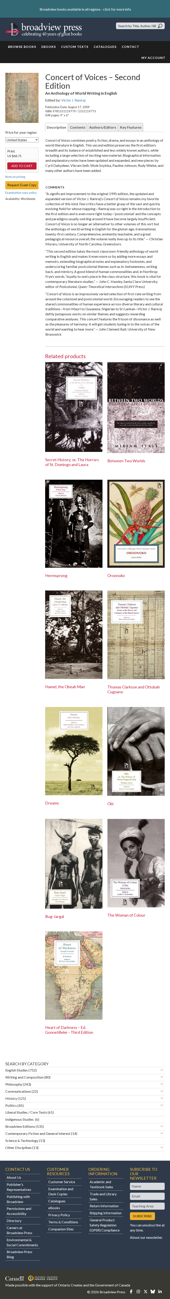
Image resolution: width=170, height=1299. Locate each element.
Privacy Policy (59, 1215)
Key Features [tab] (131, 127)
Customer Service (61, 1182)
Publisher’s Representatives (19, 1187)
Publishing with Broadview (18, 1199)
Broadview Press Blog (19, 1254)
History (11, 1098)
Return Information (104, 1206)
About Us (14, 1177)
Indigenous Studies (19, 1119)
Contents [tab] (77, 127)
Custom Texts (74, 47)
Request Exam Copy (22, 185)
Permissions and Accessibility (19, 1211)
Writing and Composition (24, 1077)
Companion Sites (61, 1229)
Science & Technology (21, 1140)
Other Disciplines (18, 1147)
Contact (130, 47)
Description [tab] (56, 127)
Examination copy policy (21, 192)
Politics (11, 1105)
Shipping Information (106, 1213)
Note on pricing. (15, 177)
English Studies (16, 1070)
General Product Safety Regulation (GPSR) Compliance (105, 1225)
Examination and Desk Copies (60, 1191)
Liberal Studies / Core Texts (26, 1112)
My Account (153, 58)
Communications (18, 1091)
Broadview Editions (20, 1126)
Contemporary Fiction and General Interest (37, 1133)
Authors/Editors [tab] (102, 127)
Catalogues (105, 47)
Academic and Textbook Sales (101, 1184)
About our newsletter (146, 1237)
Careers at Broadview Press (19, 1230)
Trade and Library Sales (103, 1196)
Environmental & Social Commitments (22, 1242)
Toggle (162, 1070)
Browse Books (22, 47)
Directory (14, 1220)
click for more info (117, 9)
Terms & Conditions (63, 1222)
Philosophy (13, 1084)
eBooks (48, 47)
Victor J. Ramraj (73, 100)
